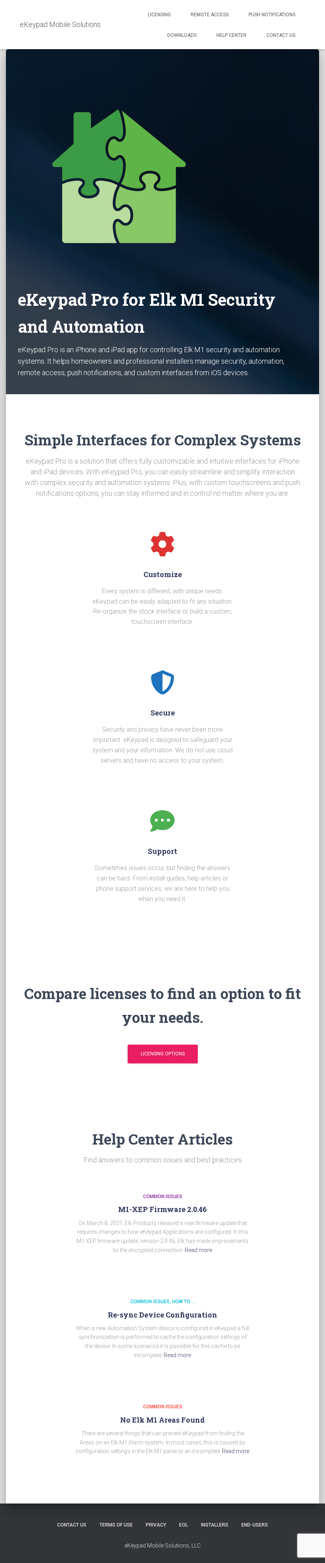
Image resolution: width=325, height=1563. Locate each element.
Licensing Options (163, 1054)
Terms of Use (116, 1525)
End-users (254, 1525)
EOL (183, 1525)
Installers (214, 1525)
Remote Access (210, 14)
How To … (183, 1302)
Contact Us (280, 35)
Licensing (159, 14)
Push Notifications (272, 14)
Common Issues (162, 1196)
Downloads (182, 35)
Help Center (231, 35)
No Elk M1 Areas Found (162, 1420)
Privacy (156, 1525)
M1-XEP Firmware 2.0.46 (162, 1209)
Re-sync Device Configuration (162, 1314)
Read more (198, 1250)
